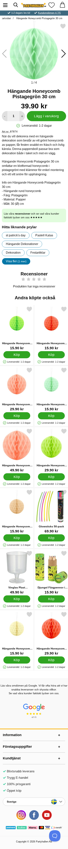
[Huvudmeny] (5, 5)
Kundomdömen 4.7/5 (49, 12)
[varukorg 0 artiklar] (62, 5)
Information (12, 735)
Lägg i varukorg (46, 116)
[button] (63, 54)
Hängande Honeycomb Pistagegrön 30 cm (38, 18)
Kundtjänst (12, 758)
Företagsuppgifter (17, 746)
